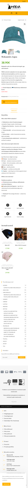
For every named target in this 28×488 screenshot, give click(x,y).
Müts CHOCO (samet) (20, 245)
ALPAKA (5, 285)
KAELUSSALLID (7, 292)
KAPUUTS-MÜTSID (8, 313)
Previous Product (7, 20)
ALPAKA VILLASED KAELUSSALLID (12, 287)
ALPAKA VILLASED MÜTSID (10, 311)
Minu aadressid (8, 433)
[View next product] (25, 20)
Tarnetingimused (8, 416)
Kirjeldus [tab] (14, 110)
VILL (4, 346)
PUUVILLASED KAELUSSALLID (11, 296)
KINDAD (5, 301)
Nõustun (6, 484)
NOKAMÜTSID (15, 96)
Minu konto (7, 431)
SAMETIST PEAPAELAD (9, 332)
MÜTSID (10, 96)
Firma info (6, 444)
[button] (24, 24)
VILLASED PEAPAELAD (9, 336)
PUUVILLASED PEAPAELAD (10, 330)
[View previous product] (2, 20)
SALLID (5, 341)
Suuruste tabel (7, 418)
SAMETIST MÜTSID (8, 321)
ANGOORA (6, 290)
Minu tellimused (8, 429)
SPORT (5, 343)
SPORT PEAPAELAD (8, 334)
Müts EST (7, 245)
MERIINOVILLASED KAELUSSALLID (12, 294)
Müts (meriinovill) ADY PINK (7, 268)
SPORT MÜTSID (8, 323)
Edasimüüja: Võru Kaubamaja (11, 420)
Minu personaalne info (9, 436)
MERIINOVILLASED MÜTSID (10, 315)
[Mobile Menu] (16, 13)
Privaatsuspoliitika (9, 446)
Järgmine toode (21, 20)
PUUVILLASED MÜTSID (7, 243)
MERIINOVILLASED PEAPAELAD (11, 328)
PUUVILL (5, 242)
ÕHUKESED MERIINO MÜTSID (6, 265)
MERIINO (4, 265)
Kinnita (21, 357)
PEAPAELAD (6, 326)
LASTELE (5, 304)
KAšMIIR (5, 299)
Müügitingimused (8, 413)
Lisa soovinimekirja (11, 102)
